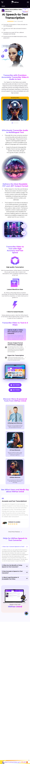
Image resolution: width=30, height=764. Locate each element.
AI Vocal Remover (15, 450)
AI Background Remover (15, 423)
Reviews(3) (20, 21)
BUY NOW (16, 385)
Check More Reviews (14, 531)
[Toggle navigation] (28, 2)
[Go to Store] (2, 2)
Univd (3, 6)
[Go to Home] (15, 2)
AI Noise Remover (15, 477)
